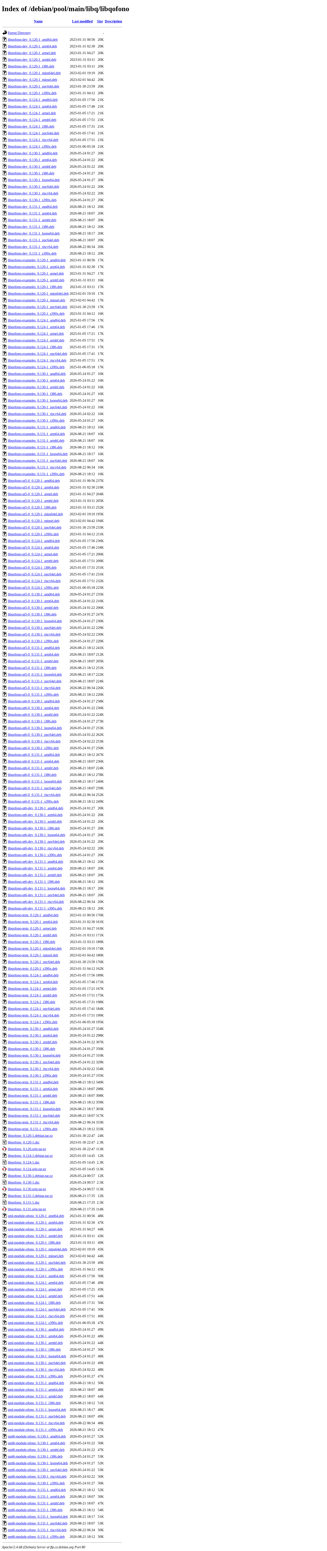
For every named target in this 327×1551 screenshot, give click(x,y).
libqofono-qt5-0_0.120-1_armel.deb (33, 494)
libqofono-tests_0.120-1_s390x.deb (32, 968)
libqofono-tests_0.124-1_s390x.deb (32, 1022)
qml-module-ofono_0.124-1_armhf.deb (35, 1296)
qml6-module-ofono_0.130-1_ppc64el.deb (37, 1470)
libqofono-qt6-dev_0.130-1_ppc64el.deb (36, 841)
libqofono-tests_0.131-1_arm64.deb (33, 1089)
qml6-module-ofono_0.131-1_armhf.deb (36, 1503)
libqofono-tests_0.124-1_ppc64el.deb (34, 1009)
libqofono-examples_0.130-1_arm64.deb (36, 380)
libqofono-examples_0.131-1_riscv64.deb (37, 467)
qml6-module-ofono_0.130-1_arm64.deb (36, 1443)
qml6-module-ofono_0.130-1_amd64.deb (37, 1436)
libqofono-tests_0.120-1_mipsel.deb (33, 955)
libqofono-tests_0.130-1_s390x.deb (32, 1075)
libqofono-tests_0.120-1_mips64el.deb (35, 948)
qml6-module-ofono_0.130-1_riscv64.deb (37, 1476)
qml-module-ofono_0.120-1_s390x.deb (35, 1269)
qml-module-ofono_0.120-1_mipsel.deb (36, 1256)
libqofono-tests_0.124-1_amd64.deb (33, 975)
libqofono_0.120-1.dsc (24, 1142)
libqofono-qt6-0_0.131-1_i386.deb (32, 775)
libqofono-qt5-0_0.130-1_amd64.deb (34, 594)
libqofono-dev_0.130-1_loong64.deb (34, 180)
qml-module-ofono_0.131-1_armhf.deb (35, 1396)
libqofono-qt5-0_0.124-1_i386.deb (32, 567)
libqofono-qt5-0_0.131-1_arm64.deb (33, 654)
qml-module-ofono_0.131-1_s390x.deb (35, 1430)
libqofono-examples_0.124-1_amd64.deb (37, 320)
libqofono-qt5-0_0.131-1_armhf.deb (33, 661)
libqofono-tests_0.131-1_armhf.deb (32, 1095)
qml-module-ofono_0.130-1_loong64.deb (37, 1356)
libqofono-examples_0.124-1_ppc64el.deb (37, 354)
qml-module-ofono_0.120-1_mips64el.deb (37, 1249)
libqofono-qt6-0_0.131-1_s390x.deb (33, 801)
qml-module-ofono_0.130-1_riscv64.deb (36, 1369)
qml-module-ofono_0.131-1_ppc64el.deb (37, 1416)
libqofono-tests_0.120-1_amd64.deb (33, 915)
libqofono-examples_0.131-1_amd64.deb (37, 427)
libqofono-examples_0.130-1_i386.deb (35, 394)
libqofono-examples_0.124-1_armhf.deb (36, 340)
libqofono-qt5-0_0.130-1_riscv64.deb (34, 634)
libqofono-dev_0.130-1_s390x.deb (32, 200)
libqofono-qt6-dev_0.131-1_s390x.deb (35, 908)
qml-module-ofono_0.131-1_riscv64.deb (36, 1423)
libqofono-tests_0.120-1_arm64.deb (33, 922)
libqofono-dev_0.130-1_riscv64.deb (33, 193)
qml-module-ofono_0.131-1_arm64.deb (35, 1389)
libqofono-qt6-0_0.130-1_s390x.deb (33, 748)
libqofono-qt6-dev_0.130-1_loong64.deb (36, 835)
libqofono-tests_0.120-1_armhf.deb (32, 935)
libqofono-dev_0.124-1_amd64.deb (33, 100)
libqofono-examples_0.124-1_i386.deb (35, 347)
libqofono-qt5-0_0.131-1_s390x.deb (33, 694)
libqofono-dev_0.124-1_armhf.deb (32, 120)
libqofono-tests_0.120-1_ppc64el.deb (34, 962)
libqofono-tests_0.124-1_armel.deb (32, 988)
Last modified (82, 21)
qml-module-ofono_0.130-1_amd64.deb (36, 1329)
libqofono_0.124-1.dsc (24, 1162)
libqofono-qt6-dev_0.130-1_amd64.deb (35, 808)
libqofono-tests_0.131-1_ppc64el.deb (34, 1115)
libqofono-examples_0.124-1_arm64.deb (36, 327)
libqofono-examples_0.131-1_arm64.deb (36, 434)
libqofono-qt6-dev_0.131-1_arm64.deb (35, 868)
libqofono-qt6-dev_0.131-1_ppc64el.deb (36, 895)
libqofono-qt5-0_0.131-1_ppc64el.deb (34, 681)
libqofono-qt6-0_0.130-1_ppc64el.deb (34, 735)
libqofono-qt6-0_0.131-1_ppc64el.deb (34, 788)
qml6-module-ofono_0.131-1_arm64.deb (36, 1496)
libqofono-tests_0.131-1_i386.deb (31, 1102)
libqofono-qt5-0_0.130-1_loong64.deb (35, 621)
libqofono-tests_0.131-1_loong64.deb (34, 1109)
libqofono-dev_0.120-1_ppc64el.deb (33, 86)
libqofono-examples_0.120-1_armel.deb (36, 273)
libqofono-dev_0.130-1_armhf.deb (32, 166)
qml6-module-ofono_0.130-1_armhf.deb (36, 1450)
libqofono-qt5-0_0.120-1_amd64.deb (34, 481)
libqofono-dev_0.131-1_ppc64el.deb (33, 240)
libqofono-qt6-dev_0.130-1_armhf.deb (35, 821)
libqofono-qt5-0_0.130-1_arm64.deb (33, 601)
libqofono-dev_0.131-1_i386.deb (31, 227)
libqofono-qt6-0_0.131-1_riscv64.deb (34, 795)
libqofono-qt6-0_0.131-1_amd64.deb (34, 755)
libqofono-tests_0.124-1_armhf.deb (32, 995)
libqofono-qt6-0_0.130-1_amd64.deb (34, 701)
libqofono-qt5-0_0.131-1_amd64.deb (34, 648)
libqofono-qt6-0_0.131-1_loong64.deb (35, 781)
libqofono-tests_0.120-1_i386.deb (31, 942)
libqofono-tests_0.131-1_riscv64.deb (33, 1122)
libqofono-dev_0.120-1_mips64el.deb (34, 73)
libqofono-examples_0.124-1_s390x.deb (36, 367)
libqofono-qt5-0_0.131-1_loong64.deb (35, 674)
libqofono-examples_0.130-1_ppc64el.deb (37, 407)
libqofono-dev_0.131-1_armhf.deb (32, 220)
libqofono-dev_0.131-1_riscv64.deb (33, 247)
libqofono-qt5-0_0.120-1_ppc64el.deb (34, 527)
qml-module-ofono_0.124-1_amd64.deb (36, 1276)
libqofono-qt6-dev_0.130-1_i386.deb (34, 828)
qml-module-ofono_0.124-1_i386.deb (34, 1303)
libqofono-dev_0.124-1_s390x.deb (32, 146)
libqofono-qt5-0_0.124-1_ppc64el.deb (34, 574)
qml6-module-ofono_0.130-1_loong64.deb (38, 1463)
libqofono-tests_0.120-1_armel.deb (32, 928)
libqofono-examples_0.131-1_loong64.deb (38, 454)
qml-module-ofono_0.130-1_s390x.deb (35, 1376)
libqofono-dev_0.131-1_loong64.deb (34, 233)
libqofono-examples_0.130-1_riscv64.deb (37, 414)
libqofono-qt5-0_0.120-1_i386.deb (32, 507)
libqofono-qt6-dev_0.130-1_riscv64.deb (36, 848)
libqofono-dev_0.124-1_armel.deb (32, 113)
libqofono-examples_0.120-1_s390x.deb (36, 313)
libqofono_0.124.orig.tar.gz (27, 1169)
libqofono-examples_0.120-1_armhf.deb (36, 280)
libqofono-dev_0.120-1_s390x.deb (32, 93)
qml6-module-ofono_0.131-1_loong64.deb (38, 1516)
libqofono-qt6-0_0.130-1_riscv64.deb (34, 741)
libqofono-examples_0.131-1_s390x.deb (36, 474)
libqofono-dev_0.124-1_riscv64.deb (33, 140)
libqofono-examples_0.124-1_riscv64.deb (37, 360)
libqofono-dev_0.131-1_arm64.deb (32, 213)
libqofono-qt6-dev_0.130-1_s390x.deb (35, 855)
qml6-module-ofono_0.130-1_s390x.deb (36, 1483)
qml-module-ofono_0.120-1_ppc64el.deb (37, 1263)
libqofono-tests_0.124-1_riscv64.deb (33, 1015)
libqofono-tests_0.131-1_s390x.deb (32, 1129)
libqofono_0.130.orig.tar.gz (27, 1189)
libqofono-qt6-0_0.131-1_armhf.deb (33, 768)
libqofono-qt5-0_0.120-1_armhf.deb (33, 501)
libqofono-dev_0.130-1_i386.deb (31, 173)
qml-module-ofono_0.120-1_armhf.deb (35, 1236)
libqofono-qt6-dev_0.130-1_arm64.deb (35, 815)
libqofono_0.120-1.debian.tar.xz (30, 1136)
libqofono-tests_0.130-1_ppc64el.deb (34, 1062)
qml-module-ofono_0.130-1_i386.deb (34, 1349)
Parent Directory (19, 33)
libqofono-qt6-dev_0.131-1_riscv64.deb (36, 902)
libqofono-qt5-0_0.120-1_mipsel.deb (33, 521)
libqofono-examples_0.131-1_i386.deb (35, 447)
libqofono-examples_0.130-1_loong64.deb (38, 400)
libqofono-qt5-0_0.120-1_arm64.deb (33, 487)
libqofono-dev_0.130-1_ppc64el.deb (33, 186)
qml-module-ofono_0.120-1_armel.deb (35, 1229)
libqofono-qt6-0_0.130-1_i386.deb (32, 721)
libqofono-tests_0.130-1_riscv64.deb (33, 1069)
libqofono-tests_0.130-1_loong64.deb (34, 1055)
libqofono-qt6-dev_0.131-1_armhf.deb (35, 875)
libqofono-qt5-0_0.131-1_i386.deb (32, 668)
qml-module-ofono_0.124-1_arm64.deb (35, 1283)
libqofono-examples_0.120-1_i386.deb (35, 287)
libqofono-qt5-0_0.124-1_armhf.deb (33, 561)
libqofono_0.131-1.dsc (24, 1202)
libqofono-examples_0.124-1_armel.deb (36, 334)
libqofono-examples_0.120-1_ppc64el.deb (37, 307)
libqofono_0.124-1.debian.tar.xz (30, 1156)
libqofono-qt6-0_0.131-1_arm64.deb (33, 761)
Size (100, 21)
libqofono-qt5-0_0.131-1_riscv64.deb (34, 688)
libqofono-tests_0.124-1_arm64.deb (33, 982)
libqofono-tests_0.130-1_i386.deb (31, 1049)
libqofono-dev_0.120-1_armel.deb (32, 53)
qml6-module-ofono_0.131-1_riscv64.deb (37, 1530)
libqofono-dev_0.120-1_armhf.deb (32, 59)
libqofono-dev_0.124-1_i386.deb (31, 126)
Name (38, 21)
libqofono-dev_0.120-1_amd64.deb (33, 39)
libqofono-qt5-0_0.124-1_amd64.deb (34, 541)
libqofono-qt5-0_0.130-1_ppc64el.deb (34, 628)
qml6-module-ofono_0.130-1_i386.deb (35, 1456)
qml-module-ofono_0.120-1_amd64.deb (36, 1216)
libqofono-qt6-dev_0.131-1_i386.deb (34, 882)
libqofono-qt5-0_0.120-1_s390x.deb (33, 534)
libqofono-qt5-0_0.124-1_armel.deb (33, 554)
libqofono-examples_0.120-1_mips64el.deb (38, 293)
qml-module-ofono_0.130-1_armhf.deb (35, 1343)
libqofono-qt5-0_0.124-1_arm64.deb (33, 547)
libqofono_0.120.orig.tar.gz (27, 1149)
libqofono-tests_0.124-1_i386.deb (31, 1002)
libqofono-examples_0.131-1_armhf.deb (36, 440)
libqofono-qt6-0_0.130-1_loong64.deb (35, 728)
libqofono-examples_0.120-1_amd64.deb (37, 260)
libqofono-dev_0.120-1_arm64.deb (32, 46)
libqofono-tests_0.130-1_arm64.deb (33, 1035)
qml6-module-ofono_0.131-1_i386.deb (35, 1510)
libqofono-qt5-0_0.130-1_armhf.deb (33, 608)
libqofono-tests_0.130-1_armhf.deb (32, 1042)
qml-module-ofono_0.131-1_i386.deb (34, 1403)
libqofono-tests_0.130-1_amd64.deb (33, 1029)
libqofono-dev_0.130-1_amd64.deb (33, 153)
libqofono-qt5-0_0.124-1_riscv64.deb (34, 581)
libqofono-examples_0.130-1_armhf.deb (36, 387)
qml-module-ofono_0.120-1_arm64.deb (35, 1222)
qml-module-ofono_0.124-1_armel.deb (35, 1289)
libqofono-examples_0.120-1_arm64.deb (36, 267)
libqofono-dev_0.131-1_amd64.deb (33, 207)
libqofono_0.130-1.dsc (24, 1182)
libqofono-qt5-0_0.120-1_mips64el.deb (35, 514)
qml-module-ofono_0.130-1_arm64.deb (35, 1336)
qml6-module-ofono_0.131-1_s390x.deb (36, 1537)
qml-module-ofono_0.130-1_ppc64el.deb (37, 1363)
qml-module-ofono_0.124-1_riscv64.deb (36, 1316)
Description (113, 21)
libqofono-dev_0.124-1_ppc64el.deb (33, 133)
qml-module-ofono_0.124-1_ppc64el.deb (37, 1309)
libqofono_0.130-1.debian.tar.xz (30, 1176)
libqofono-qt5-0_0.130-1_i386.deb (32, 614)
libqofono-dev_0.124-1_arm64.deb (32, 106)
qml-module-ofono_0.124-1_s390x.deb (35, 1323)
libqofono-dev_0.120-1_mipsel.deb (32, 80)
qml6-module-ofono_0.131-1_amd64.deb (37, 1490)
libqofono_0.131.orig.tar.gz (27, 1209)
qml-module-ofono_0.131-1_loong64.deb (37, 1410)
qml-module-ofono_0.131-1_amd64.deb (36, 1383)
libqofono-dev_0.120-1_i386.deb (31, 66)
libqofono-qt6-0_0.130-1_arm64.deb (33, 708)
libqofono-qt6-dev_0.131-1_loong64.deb (36, 888)
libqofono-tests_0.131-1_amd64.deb (33, 1082)
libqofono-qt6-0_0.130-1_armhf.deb (33, 714)
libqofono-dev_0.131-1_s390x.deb (32, 253)
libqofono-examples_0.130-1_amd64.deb (37, 374)
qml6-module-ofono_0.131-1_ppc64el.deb (37, 1523)
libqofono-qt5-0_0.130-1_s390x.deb (33, 641)
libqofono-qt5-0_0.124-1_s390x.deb (33, 587)
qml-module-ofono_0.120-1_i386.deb (34, 1242)
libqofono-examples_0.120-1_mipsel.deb (36, 300)
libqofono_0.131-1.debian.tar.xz (30, 1196)
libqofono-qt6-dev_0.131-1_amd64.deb (35, 861)
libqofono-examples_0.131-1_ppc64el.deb (37, 460)
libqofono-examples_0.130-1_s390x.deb (36, 420)
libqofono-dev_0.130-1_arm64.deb (32, 160)
